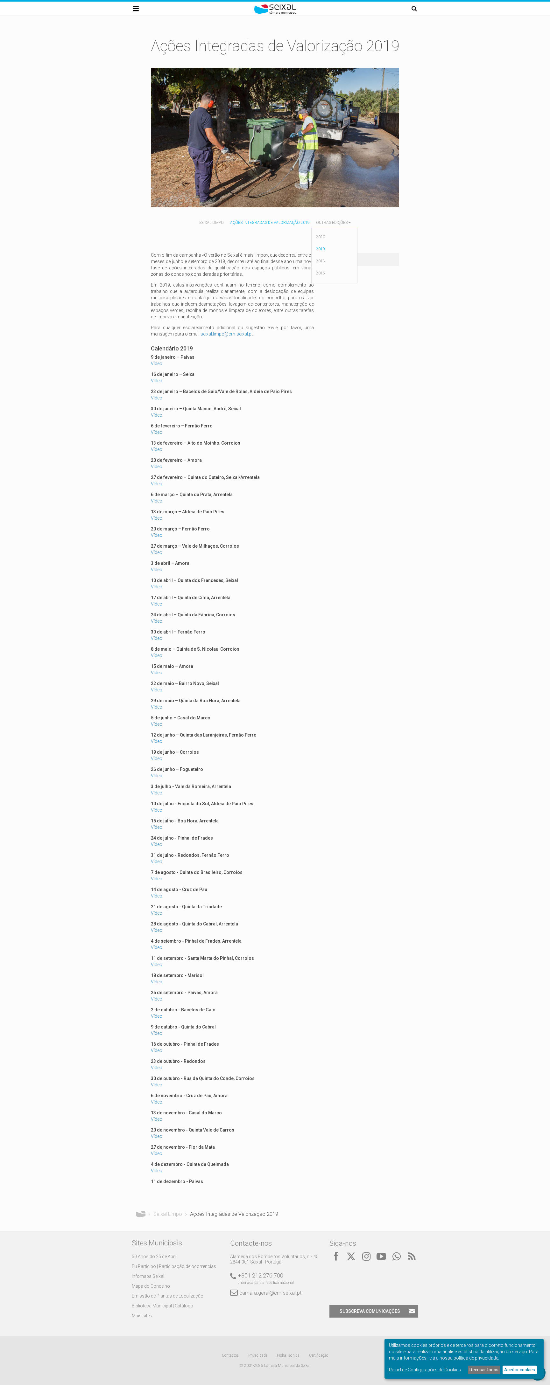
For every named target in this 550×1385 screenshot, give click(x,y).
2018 (320, 261)
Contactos (230, 1355)
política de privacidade (476, 1358)
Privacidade (257, 1355)
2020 (320, 237)
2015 (320, 273)
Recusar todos (483, 1369)
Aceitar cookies (519, 1369)
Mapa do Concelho (151, 1286)
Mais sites (142, 1315)
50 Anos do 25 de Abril (154, 1256)
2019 (320, 249)
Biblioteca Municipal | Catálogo (162, 1305)
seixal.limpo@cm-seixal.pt (227, 333)
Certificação (318, 1355)
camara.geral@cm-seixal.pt (270, 1293)
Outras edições (332, 222)
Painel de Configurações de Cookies (425, 1369)
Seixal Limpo (211, 222)
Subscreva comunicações (370, 1311)
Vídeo (156, 363)
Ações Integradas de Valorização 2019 (270, 222)
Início (140, 1214)
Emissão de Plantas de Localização (167, 1295)
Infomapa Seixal (148, 1276)
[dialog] (464, 1359)
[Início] (275, 12)
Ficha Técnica (288, 1355)
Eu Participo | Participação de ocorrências (174, 1266)
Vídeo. (157, 861)
